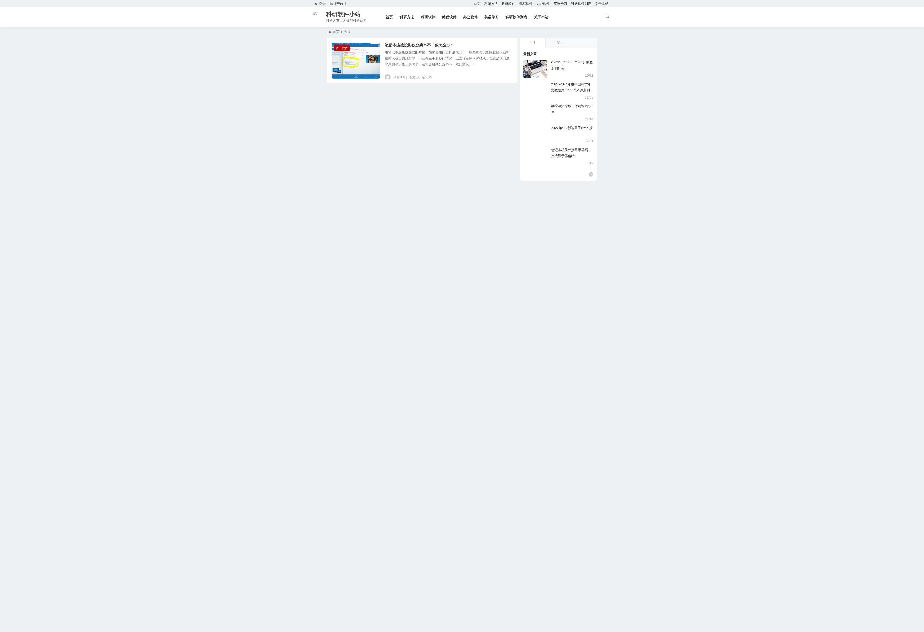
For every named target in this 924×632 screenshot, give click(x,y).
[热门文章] (558, 42)
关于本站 (602, 4)
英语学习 (560, 4)
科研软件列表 (581, 4)
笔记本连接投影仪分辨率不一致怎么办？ (419, 45)
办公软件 (543, 4)
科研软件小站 (343, 14)
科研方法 (491, 4)
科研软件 (508, 4)
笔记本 (427, 77)
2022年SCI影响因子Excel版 (572, 128)
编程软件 (526, 4)
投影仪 (415, 77)
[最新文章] (532, 42)
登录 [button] (322, 4)
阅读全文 (507, 75)
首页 (477, 4)
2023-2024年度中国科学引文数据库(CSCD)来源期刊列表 (572, 90)
